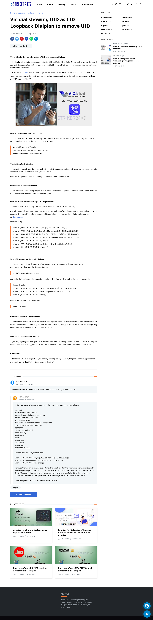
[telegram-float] (147, 614)
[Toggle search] (140, 4)
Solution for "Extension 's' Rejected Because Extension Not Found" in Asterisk (74, 533)
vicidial (25, 72)
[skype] (116, 4)
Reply (15, 487)
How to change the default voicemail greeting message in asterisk (126, 60)
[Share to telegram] (36, 39)
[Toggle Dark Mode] (136, 4)
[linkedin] (131, 4)
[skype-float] (147, 605)
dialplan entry (18, 217)
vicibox (120, 44)
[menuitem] (39, 4)
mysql (115, 44)
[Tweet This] (17, 39)
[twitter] (128, 4)
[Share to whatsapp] (31, 39)
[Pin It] (22, 39)
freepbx (122, 56)
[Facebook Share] (12, 39)
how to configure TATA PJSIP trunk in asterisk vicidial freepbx (75, 569)
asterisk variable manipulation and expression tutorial (30, 531)
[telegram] (112, 4)
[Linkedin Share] (26, 39)
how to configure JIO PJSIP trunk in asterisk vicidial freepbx (30, 569)
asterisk (116, 56)
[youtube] (120, 4)
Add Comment (25, 494)
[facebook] (124, 4)
